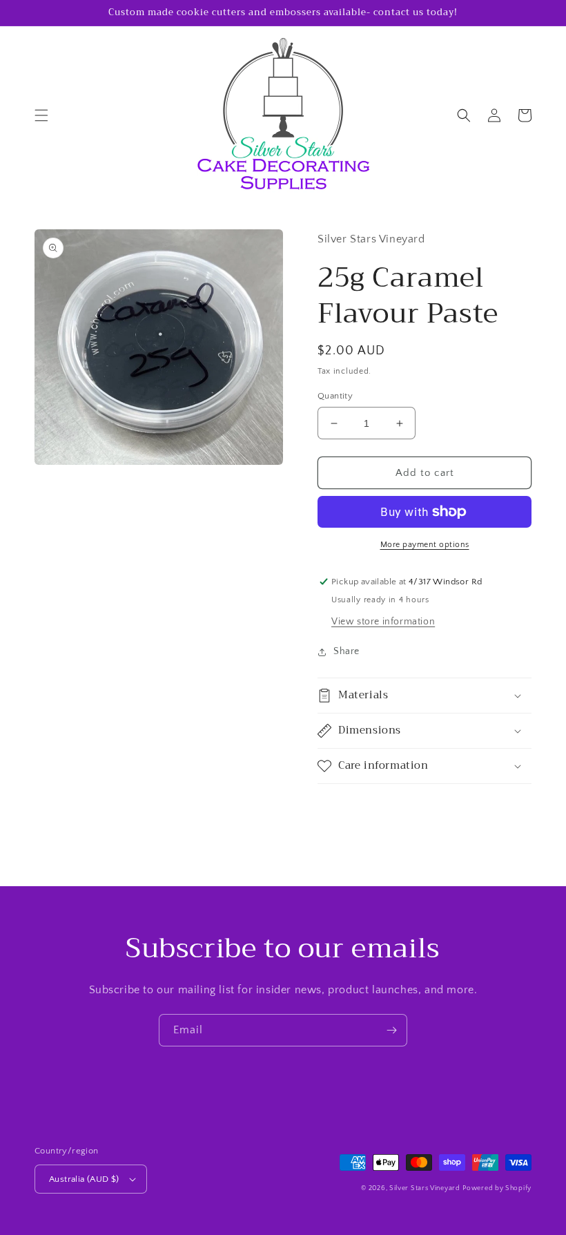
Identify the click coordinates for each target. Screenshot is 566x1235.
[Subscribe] (391, 1030)
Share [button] (346, 651)
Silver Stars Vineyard (424, 1188)
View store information (383, 621)
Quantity (335, 396)
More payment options (424, 544)
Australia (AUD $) (84, 1179)
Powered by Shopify (496, 1188)
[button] (41, 115)
